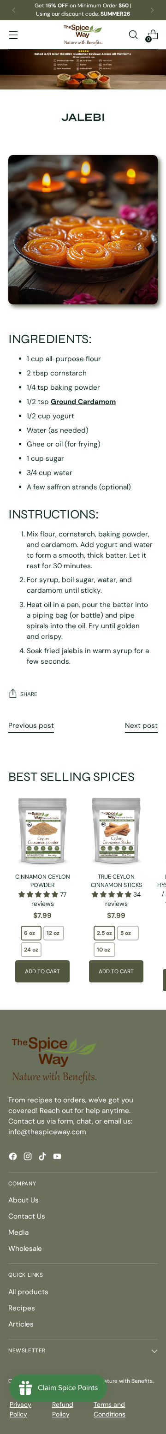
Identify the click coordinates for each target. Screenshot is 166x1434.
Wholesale (25, 1248)
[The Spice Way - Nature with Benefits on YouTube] (58, 1158)
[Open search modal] (133, 34)
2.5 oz (104, 933)
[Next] (152, 10)
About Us (23, 1200)
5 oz (125, 933)
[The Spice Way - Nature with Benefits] (83, 35)
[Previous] (14, 10)
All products (28, 1292)
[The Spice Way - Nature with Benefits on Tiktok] (43, 1158)
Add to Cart (42, 971)
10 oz (103, 949)
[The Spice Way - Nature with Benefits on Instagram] (28, 1158)
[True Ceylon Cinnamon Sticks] (116, 831)
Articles (21, 1324)
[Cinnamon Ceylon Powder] (42, 831)
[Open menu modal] (13, 34)
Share (28, 694)
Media (18, 1232)
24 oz (31, 949)
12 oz (53, 933)
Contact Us (26, 1216)
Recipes (21, 1308)
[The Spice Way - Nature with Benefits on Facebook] (13, 1158)
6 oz (29, 933)
